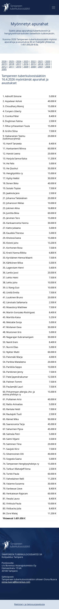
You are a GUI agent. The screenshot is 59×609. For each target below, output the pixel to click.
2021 (40, 61)
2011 (11, 66)
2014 (40, 64)
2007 (40, 66)
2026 (4, 61)
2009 (25, 66)
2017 (18, 64)
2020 (47, 61)
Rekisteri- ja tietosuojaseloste (29, 604)
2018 (11, 64)
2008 (33, 66)
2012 (4, 66)
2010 (18, 66)
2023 (25, 61)
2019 (4, 64)
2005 (4, 69)
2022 (33, 61)
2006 (47, 66)
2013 (47, 64)
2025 (11, 61)
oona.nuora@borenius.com (16, 581)
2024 (18, 61)
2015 (33, 64)
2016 (25, 64)
